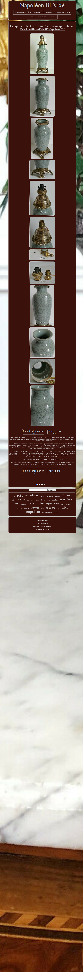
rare (28, 500)
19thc (58, 508)
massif (42, 508)
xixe (65, 507)
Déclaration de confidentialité (42, 526)
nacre (68, 504)
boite (17, 503)
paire (20, 495)
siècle (21, 499)
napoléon (33, 512)
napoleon (31, 495)
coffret (35, 507)
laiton (62, 499)
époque (42, 496)
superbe (19, 508)
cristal (56, 513)
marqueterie (47, 512)
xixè (41, 503)
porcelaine (50, 496)
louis (43, 500)
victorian (26, 508)
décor (14, 500)
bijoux (62, 504)
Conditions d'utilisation (42, 529)
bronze (67, 495)
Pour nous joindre (42, 523)
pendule (55, 500)
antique (58, 496)
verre (32, 500)
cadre (23, 504)
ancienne (50, 507)
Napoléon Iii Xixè (42, 520)
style (14, 496)
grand (48, 500)
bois (69, 499)
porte (37, 500)
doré (56, 503)
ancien (32, 503)
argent (49, 503)
